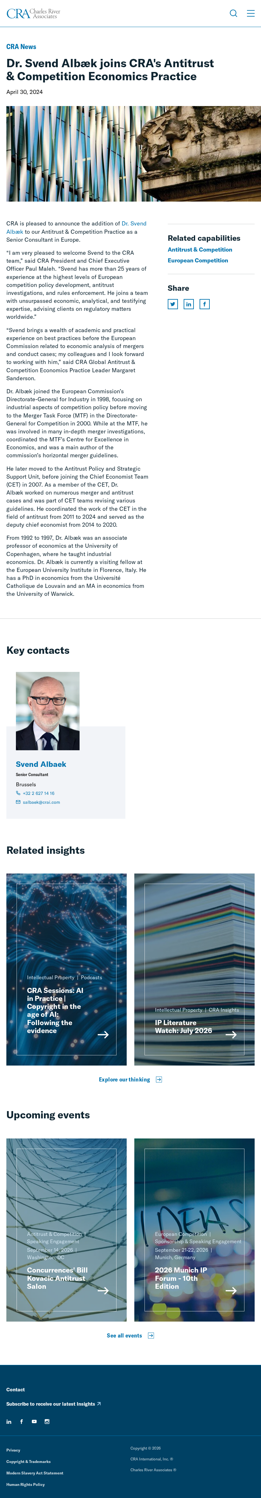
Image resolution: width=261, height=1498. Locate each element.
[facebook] (21, 1421)
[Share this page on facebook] (205, 304)
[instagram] (47, 1421)
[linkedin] (8, 1421)
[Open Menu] (251, 13)
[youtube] (34, 1421)
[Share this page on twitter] (173, 304)
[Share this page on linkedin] (189, 304)
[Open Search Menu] (233, 13)
